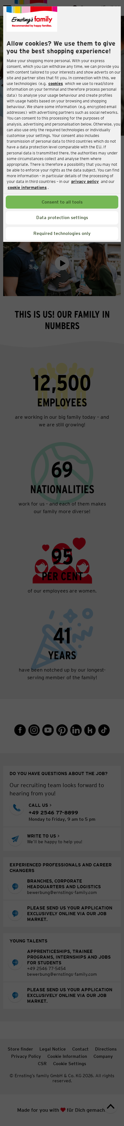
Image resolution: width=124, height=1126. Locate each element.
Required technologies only (62, 233)
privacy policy (85, 181)
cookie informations (27, 187)
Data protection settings (62, 217)
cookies (55, 83)
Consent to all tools (62, 201)
